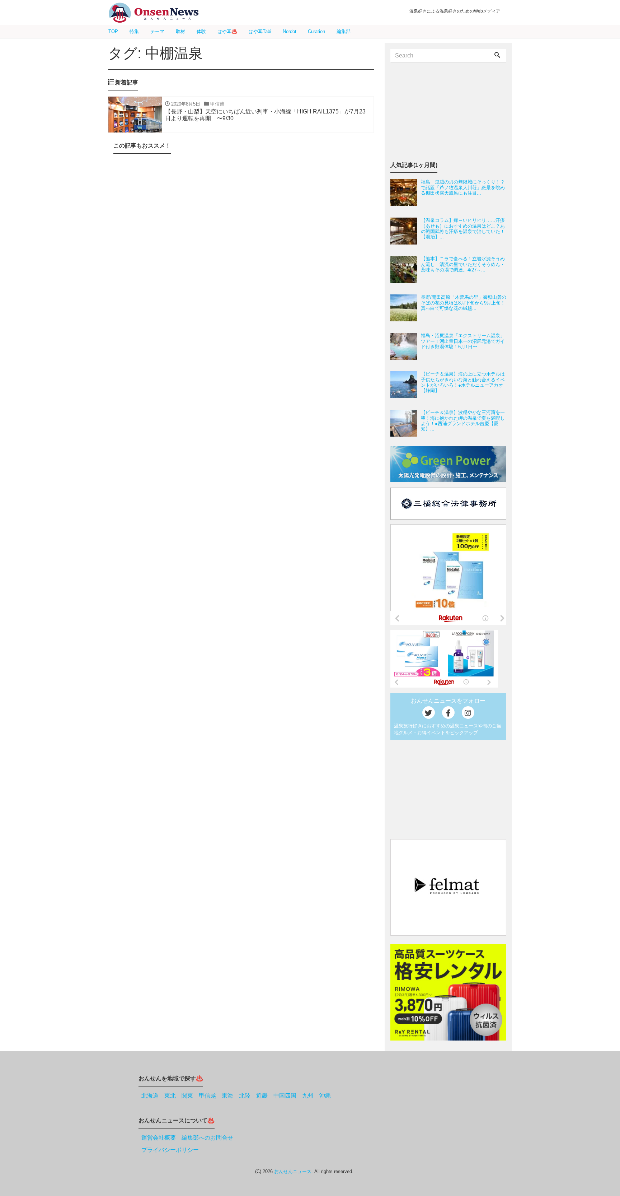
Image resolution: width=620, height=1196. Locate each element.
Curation (316, 31)
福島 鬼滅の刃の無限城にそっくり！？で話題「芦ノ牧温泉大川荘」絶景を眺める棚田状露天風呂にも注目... (463, 187)
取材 (180, 31)
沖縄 (325, 1096)
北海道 (150, 1096)
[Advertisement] (240, 235)
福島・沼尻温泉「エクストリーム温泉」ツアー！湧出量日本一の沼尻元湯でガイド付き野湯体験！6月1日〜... (463, 341)
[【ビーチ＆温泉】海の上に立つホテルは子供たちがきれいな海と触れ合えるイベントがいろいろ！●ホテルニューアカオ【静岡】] (405, 384)
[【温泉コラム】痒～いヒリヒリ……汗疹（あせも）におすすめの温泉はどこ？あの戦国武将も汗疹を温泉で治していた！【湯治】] (405, 231)
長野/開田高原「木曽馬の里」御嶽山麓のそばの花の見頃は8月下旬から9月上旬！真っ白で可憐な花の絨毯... (463, 302)
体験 (201, 31)
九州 (308, 1096)
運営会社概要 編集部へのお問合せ (187, 1138)
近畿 (262, 1096)
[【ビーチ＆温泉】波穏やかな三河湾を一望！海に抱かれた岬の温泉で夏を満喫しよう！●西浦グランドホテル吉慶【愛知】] (405, 423)
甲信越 (207, 1096)
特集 (134, 31)
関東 (187, 1096)
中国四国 (284, 1096)
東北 (170, 1096)
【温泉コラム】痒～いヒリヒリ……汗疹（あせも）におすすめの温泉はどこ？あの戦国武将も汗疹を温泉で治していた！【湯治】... (463, 228)
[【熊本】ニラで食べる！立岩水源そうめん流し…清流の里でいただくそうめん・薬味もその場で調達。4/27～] (405, 269)
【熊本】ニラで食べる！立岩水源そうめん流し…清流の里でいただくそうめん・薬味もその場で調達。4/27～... (463, 264)
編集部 (344, 31)
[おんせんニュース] (153, 13)
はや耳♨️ (227, 31)
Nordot (289, 31)
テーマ (157, 31)
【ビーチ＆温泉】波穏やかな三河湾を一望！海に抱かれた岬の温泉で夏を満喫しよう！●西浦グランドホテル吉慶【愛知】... (463, 421)
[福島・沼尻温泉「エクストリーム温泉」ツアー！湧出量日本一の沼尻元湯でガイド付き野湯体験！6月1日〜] (405, 346)
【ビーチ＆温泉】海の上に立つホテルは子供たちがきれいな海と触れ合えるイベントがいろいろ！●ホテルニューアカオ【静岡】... (463, 382)
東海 (227, 1096)
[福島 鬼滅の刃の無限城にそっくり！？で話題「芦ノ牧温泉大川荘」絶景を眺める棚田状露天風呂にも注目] (405, 192)
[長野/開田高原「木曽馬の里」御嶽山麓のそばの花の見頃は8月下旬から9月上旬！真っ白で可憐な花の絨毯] (405, 308)
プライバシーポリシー (170, 1150)
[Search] (497, 55)
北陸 (244, 1096)
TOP (113, 31)
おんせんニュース (292, 1171)
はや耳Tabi (260, 31)
